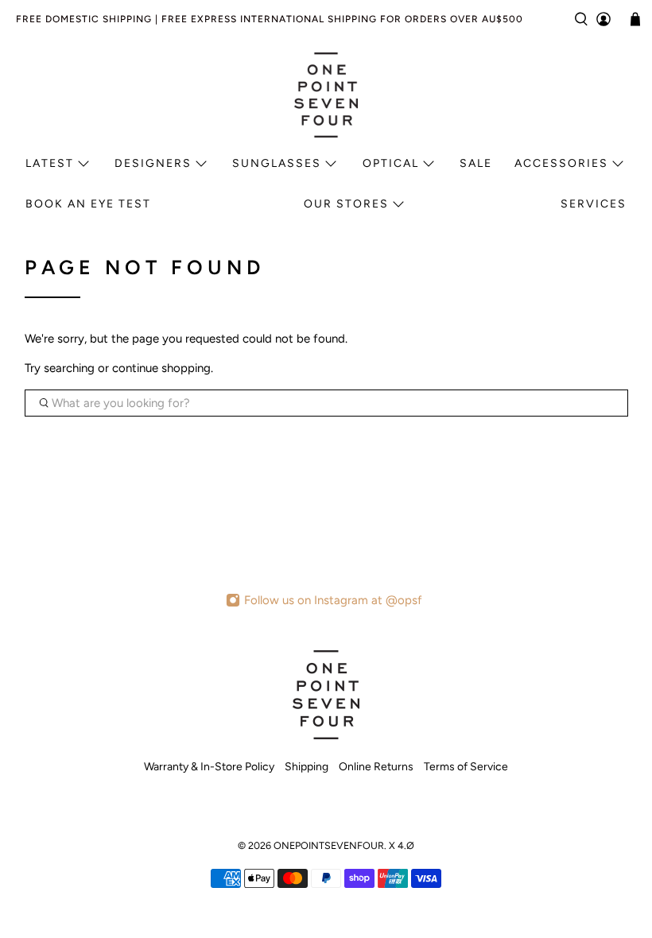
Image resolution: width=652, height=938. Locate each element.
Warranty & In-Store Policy (209, 766)
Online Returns (376, 766)
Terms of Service (466, 766)
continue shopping (161, 368)
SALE (476, 163)
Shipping (306, 766)
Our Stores (346, 204)
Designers (153, 163)
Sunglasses (276, 163)
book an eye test (88, 204)
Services (594, 204)
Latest (49, 163)
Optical (391, 163)
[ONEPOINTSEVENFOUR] (326, 94)
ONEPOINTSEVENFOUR (329, 845)
